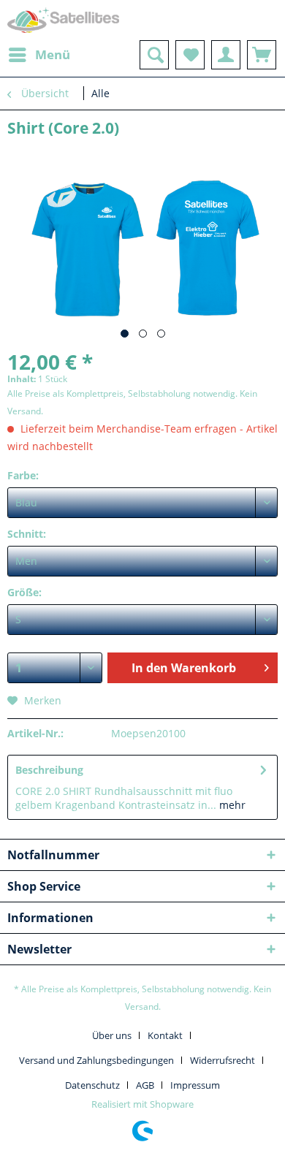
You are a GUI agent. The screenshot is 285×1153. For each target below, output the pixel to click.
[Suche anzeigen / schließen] (154, 54)
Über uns (112, 1035)
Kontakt (165, 1035)
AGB (145, 1085)
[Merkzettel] (190, 54)
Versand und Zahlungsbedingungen (96, 1060)
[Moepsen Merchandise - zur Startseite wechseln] (63, 20)
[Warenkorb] (261, 54)
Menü (52, 54)
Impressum (195, 1085)
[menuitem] (38, 54)
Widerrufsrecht (222, 1060)
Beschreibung (49, 770)
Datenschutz (92, 1085)
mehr (231, 805)
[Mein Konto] (225, 54)
